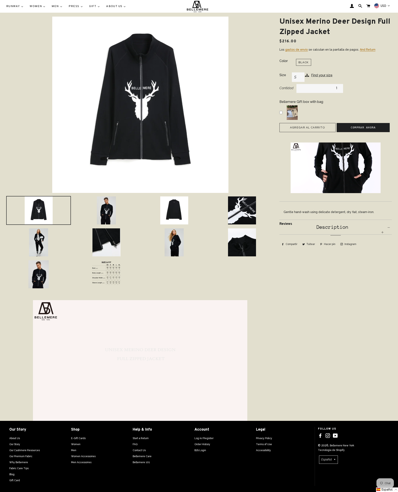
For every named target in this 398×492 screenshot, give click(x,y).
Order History (202, 444)
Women (75, 444)
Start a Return (141, 438)
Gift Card (14, 480)
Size (282, 75)
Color (283, 61)
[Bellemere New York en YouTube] (335, 435)
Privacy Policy (264, 438)
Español (326, 459)
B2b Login (200, 450)
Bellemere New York (342, 445)
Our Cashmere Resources (24, 450)
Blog (12, 474)
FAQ (135, 444)
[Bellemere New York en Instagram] (327, 435)
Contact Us (139, 450)
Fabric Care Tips (19, 468)
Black (303, 62)
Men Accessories (81, 462)
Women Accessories (83, 456)
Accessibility (263, 450)
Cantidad (286, 88)
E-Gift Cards (78, 438)
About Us (14, 438)
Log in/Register (204, 438)
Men (73, 450)
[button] (387, 489)
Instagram (350, 244)
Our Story (14, 444)
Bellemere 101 (141, 462)
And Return (367, 49)
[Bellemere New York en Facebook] (320, 435)
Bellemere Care (142, 456)
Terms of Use (264, 444)
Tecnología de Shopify (331, 450)
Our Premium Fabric (20, 456)
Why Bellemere (18, 462)
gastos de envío (296, 49)
